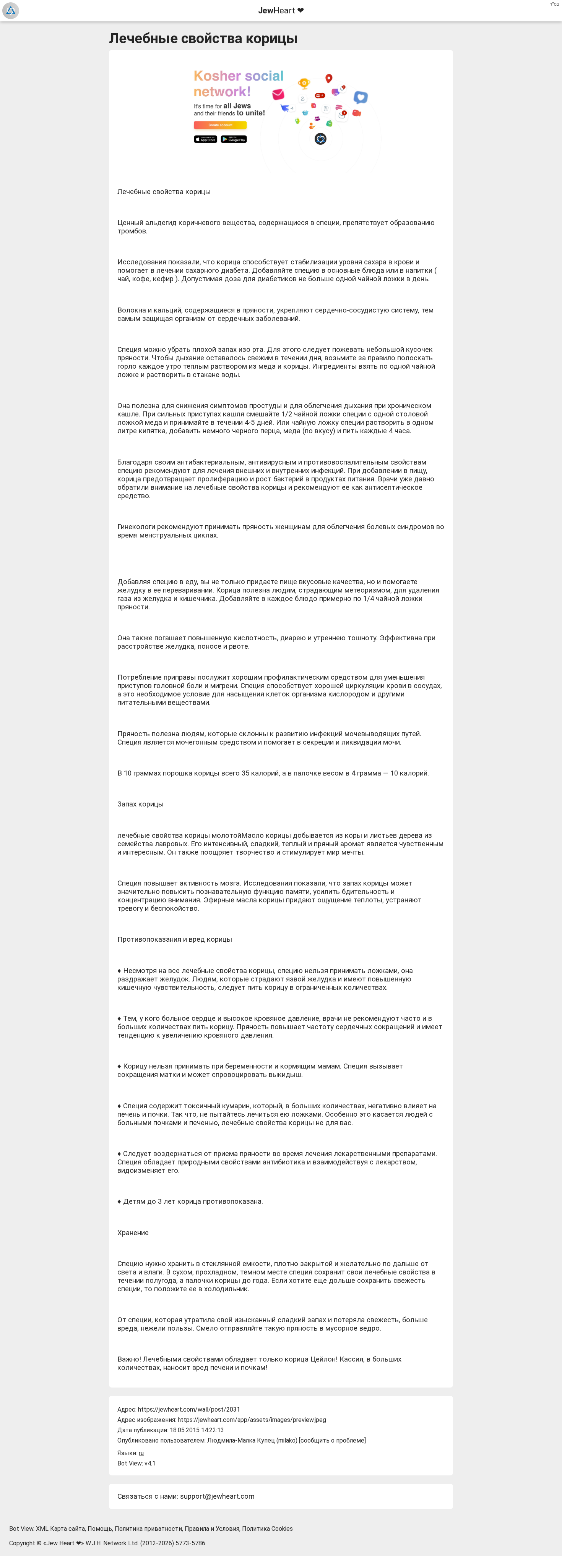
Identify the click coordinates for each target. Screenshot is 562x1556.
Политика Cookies (267, 1528)
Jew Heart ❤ (63, 1543)
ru (141, 1453)
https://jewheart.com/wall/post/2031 (189, 1409)
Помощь (100, 1528)
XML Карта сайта (60, 1528)
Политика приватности (148, 1528)
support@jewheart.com (217, 1496)
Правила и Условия (212, 1528)
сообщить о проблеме (332, 1440)
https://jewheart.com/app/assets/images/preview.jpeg (252, 1419)
